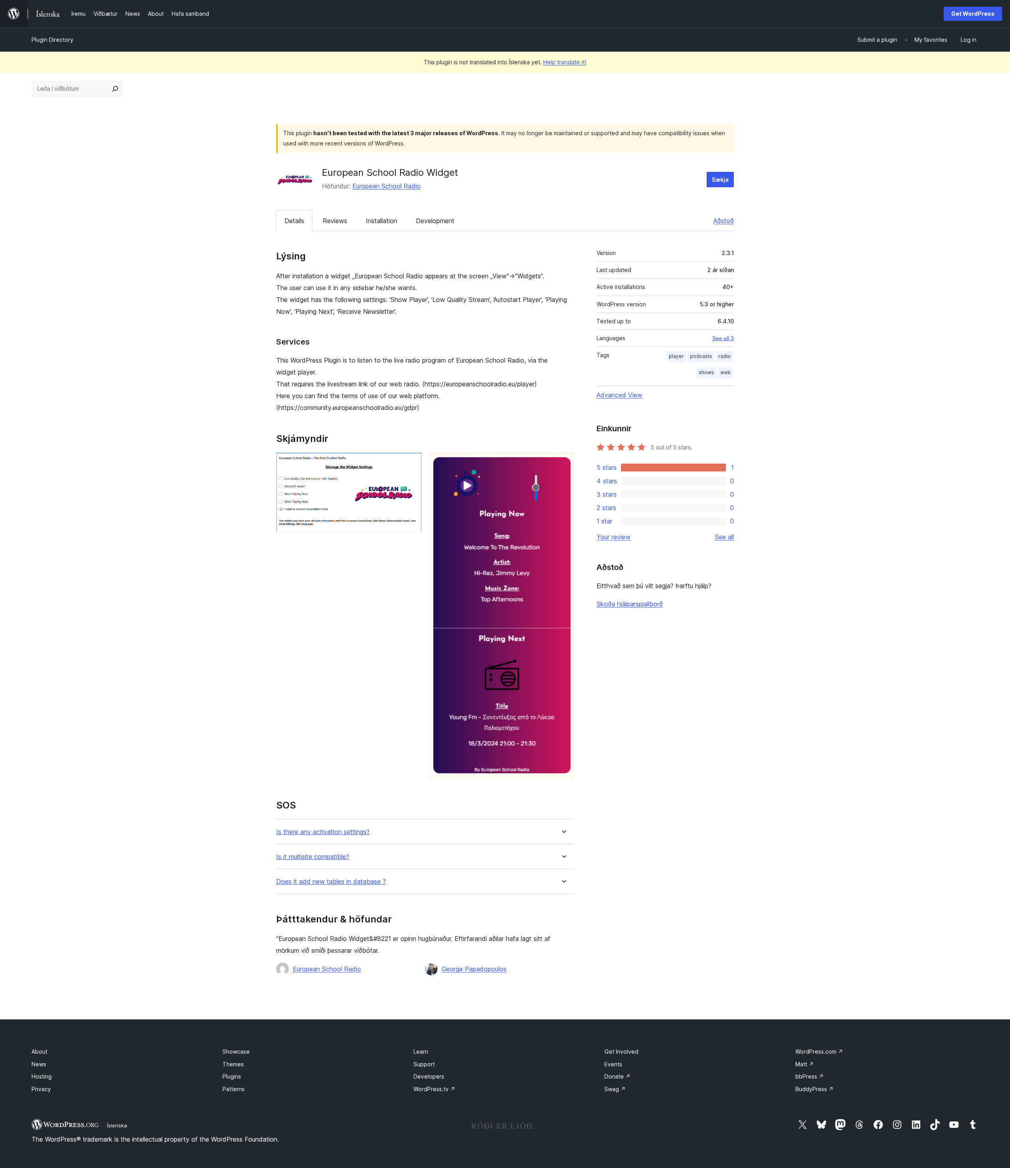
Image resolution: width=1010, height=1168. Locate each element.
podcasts (701, 356)
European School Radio (386, 186)
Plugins (232, 1076)
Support (424, 1064)
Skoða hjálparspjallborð (630, 604)
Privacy (41, 1089)
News (39, 1064)
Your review (613, 537)
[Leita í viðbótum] (115, 89)
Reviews (335, 221)
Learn (420, 1051)
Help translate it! (564, 62)
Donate (617, 1076)
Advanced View (619, 395)
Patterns (234, 1089)
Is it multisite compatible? (312, 857)
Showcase (236, 1051)
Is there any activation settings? (323, 832)
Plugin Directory (52, 39)
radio (724, 356)
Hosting (42, 1076)
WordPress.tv (434, 1089)
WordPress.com (819, 1051)
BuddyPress (814, 1089)
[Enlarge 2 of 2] (563, 463)
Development (435, 221)
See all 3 (723, 338)
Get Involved (621, 1051)
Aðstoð (723, 221)
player (676, 356)
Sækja (720, 179)
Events (613, 1064)
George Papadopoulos (474, 969)
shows (706, 372)
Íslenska (117, 1125)
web (725, 372)
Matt (804, 1064)
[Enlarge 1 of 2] (411, 463)
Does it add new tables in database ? (331, 881)
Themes (233, 1064)
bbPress (809, 1076)
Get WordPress (973, 13)
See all (724, 537)
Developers (428, 1076)
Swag (615, 1089)
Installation (381, 221)
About (39, 1051)
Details (294, 221)
